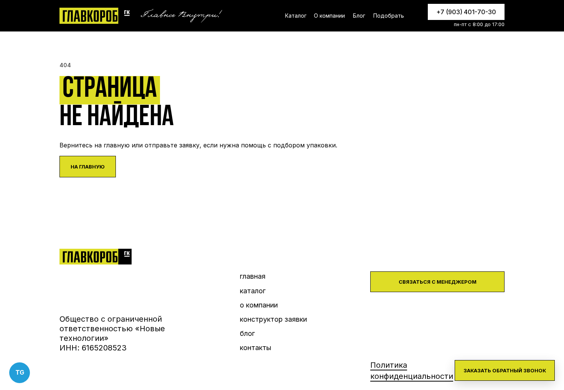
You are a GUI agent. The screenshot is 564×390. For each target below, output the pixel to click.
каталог (253, 291)
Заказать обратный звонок (504, 370)
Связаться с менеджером (438, 282)
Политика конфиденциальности (411, 370)
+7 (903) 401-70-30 (466, 12)
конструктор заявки (273, 319)
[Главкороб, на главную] (95, 16)
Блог (359, 15)
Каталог (296, 15)
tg (19, 372)
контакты (255, 348)
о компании (259, 305)
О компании (329, 15)
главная (253, 276)
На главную (88, 167)
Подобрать (388, 15)
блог (247, 333)
